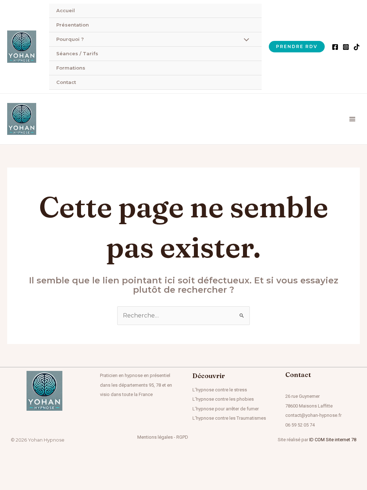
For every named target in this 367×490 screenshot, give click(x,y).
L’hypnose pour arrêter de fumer (225, 408)
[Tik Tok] (356, 47)
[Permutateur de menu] (244, 40)
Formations (70, 68)
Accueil (65, 10)
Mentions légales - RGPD (162, 437)
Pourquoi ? (70, 39)
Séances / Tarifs (77, 53)
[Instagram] (346, 47)
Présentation (72, 25)
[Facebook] (335, 47)
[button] (297, 46)
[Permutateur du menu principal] (352, 118)
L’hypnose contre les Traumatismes (229, 418)
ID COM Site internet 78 (332, 439)
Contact (66, 82)
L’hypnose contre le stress (219, 389)
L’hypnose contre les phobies (223, 399)
